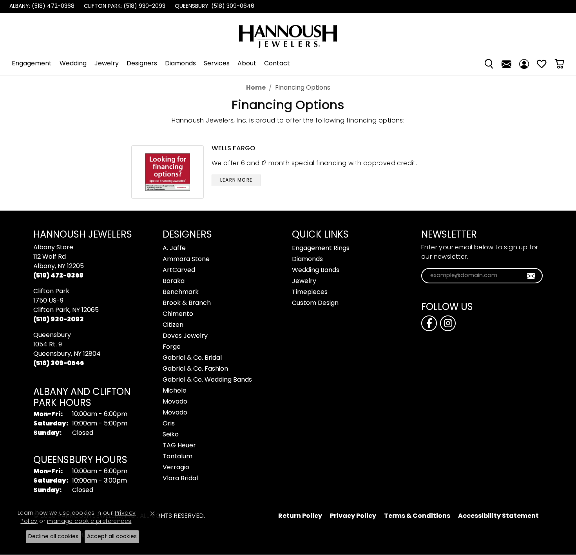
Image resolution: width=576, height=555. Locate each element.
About (246, 64)
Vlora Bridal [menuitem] (180, 479)
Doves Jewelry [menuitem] (185, 336)
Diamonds (180, 64)
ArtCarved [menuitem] (179, 270)
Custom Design (315, 303)
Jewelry (106, 64)
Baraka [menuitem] (174, 281)
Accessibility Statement (498, 516)
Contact (277, 64)
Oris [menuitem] (169, 424)
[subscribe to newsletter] (531, 276)
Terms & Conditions (417, 516)
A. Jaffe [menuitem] (174, 248)
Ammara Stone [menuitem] (186, 259)
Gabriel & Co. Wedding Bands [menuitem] (207, 380)
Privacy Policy (353, 516)
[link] (41, 6)
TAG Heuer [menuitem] (179, 446)
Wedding (73, 64)
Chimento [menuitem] (178, 314)
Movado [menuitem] (175, 402)
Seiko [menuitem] (171, 435)
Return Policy (300, 516)
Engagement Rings (321, 248)
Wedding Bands (315, 270)
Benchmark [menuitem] (181, 292)
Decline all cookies (53, 536)
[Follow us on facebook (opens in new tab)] (429, 323)
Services (217, 64)
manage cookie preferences (89, 521)
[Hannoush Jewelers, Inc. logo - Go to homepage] (288, 32)
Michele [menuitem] (175, 391)
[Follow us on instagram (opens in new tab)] (448, 323)
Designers (142, 64)
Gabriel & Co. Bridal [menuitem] (192, 358)
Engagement (32, 64)
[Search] (489, 64)
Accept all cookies (112, 536)
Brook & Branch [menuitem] (187, 303)
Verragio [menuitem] (176, 468)
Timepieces (310, 292)
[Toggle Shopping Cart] (559, 64)
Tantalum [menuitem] (177, 457)
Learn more (236, 180)
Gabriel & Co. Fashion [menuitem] (195, 369)
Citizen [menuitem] (173, 325)
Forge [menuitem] (172, 347)
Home (256, 88)
